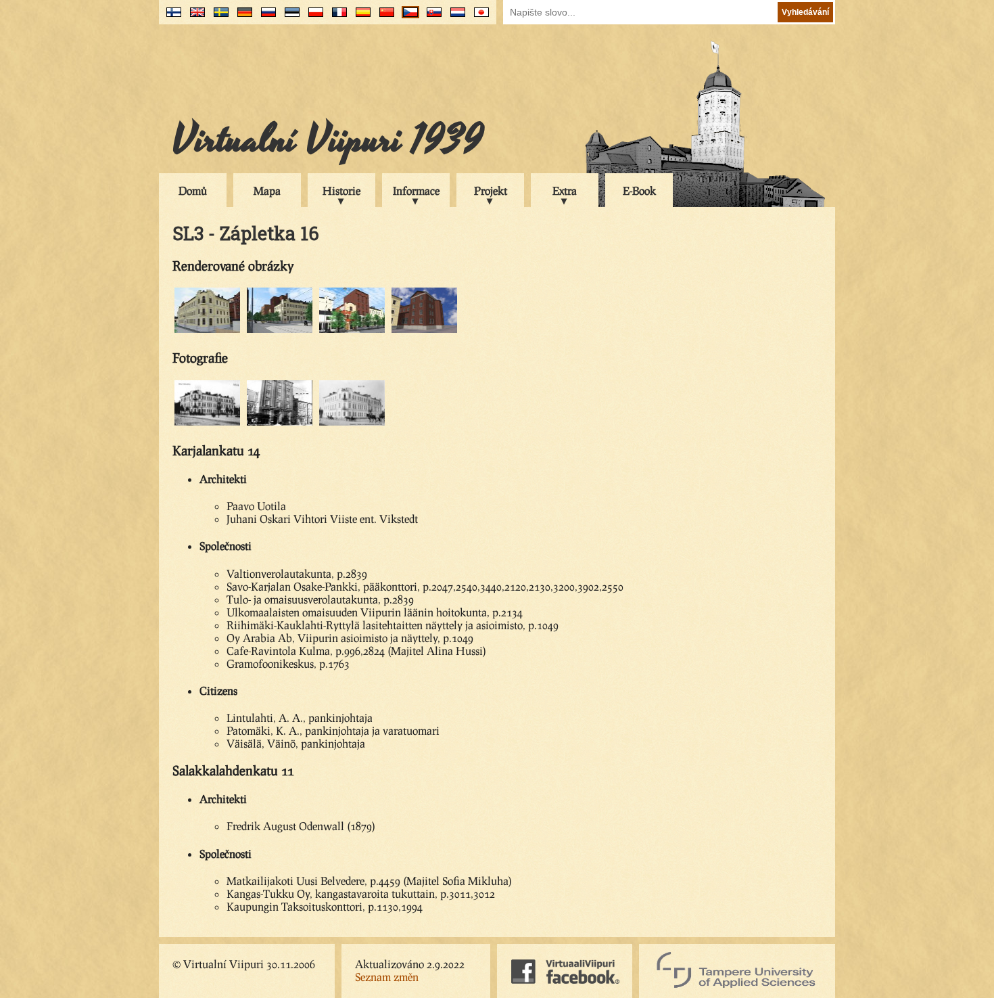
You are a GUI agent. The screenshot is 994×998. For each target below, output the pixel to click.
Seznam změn (387, 976)
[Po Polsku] (313, 17)
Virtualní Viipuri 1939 (327, 140)
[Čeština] (407, 17)
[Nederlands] (455, 17)
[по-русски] (265, 17)
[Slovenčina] (431, 17)
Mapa (267, 190)
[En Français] (336, 17)
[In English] (194, 17)
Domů (193, 190)
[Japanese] (478, 17)
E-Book (639, 190)
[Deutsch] (242, 17)
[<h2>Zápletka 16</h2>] (207, 330)
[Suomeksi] (171, 17)
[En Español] (360, 17)
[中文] (384, 17)
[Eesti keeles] (289, 17)
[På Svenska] (218, 17)
